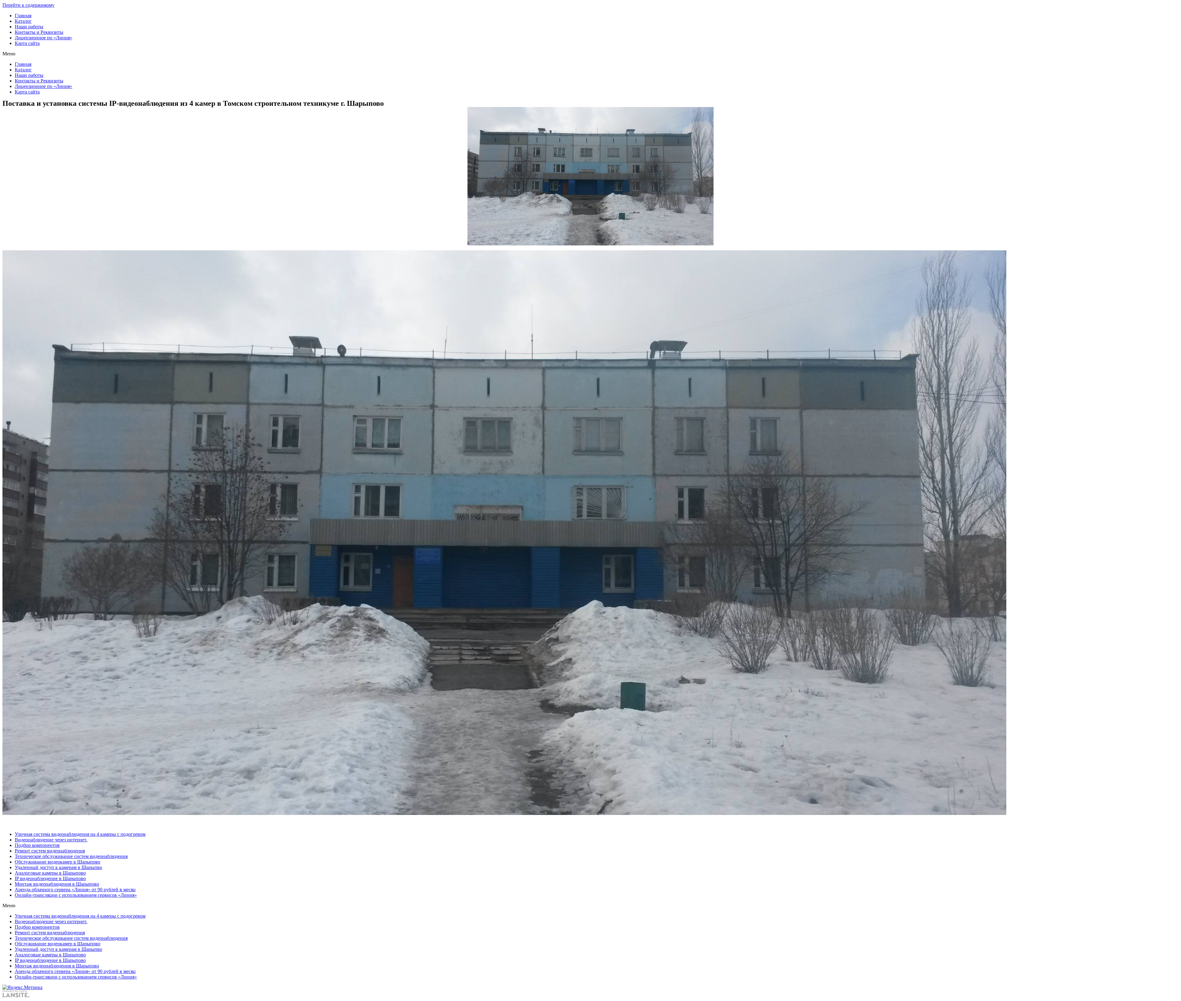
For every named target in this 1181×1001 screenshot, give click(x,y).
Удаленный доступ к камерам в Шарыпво (58, 867)
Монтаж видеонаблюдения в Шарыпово (57, 884)
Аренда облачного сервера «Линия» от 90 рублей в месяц (75, 889)
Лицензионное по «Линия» (43, 37)
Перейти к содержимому (28, 5)
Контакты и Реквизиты (39, 32)
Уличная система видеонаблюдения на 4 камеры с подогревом (80, 834)
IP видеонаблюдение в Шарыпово (50, 878)
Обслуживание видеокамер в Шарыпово (57, 861)
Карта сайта (27, 43)
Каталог (23, 21)
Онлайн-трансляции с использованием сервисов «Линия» (76, 895)
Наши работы (29, 26)
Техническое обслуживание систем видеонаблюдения (71, 856)
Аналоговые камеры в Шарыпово (50, 873)
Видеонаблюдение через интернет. (51, 839)
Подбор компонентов (37, 845)
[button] (590, 54)
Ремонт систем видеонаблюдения (50, 850)
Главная (23, 15)
